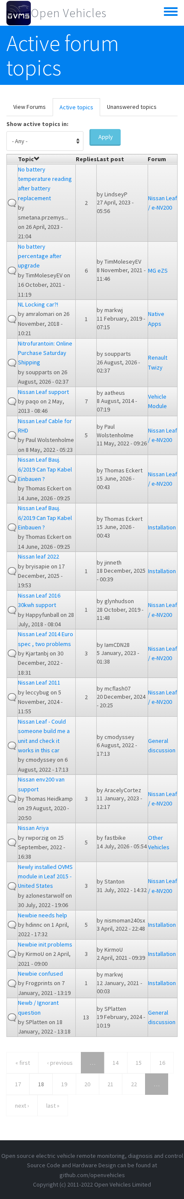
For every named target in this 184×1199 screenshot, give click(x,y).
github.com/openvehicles (92, 1175)
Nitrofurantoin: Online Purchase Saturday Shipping (45, 353)
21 (110, 1084)
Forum (157, 159)
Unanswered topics (132, 107)
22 (134, 1084)
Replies (86, 159)
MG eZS (158, 270)
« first (22, 1063)
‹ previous (60, 1063)
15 (139, 1063)
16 (162, 1063)
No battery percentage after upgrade (40, 256)
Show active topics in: (37, 124)
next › (22, 1105)
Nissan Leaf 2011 (39, 682)
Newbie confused (40, 973)
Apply (105, 137)
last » (52, 1105)
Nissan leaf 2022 (38, 556)
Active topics (79, 109)
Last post (110, 159)
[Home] (18, 13)
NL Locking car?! (38, 304)
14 (116, 1063)
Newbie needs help (42, 915)
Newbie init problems (45, 944)
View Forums (29, 107)
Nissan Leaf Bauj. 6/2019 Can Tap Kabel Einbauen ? (45, 469)
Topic (26, 159)
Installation (162, 527)
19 (64, 1084)
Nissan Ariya (33, 828)
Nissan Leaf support (43, 392)
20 (87, 1084)
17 (18, 1084)
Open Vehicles (69, 13)
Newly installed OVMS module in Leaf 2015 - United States (45, 876)
